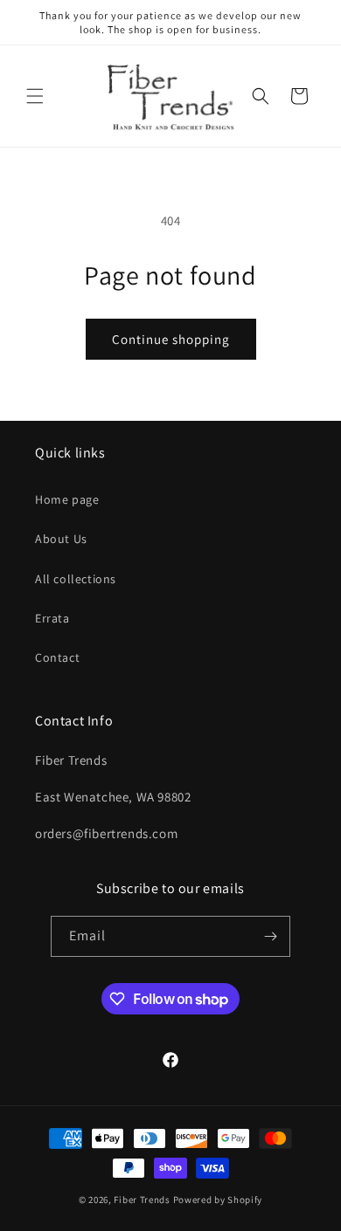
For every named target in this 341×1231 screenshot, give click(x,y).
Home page (67, 499)
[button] (35, 96)
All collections (75, 579)
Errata (52, 618)
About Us (61, 539)
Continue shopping (171, 339)
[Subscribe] (270, 936)
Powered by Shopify (218, 1199)
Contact (57, 657)
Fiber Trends (142, 1199)
